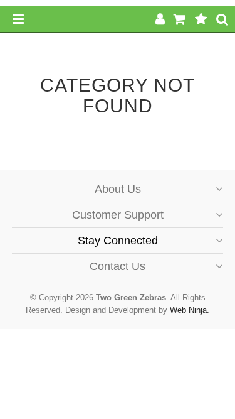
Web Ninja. (189, 310)
